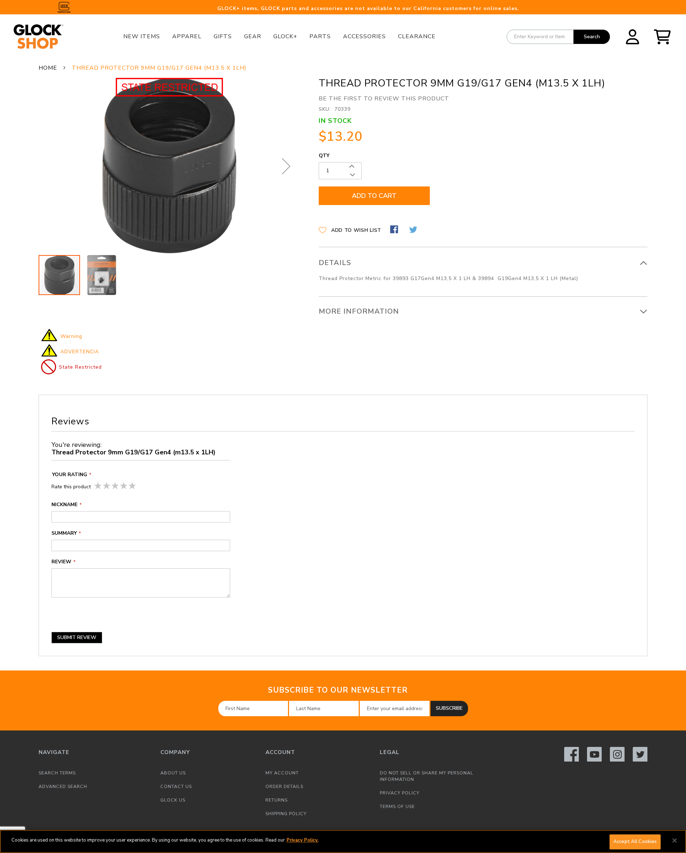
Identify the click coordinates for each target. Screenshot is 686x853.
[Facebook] (571, 754)
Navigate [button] (54, 752)
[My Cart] (664, 36)
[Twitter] (640, 754)
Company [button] (175, 752)
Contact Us (176, 786)
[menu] (279, 36)
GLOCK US (172, 800)
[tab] (483, 272)
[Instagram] (617, 754)
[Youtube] (594, 754)
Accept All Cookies (635, 841)
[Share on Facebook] (395, 230)
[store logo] (48, 36)
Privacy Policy (399, 793)
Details (335, 263)
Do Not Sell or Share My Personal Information (426, 776)
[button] (632, 36)
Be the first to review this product (384, 99)
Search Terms (57, 773)
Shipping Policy (286, 813)
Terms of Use (397, 806)
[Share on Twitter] (414, 230)
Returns (276, 800)
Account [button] (280, 752)
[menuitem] (141, 36)
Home (48, 68)
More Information (359, 311)
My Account (282, 773)
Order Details (284, 786)
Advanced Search (63, 786)
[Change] (632, 37)
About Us (173, 773)
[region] (343, 841)
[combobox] (558, 37)
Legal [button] (389, 752)
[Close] (674, 840)
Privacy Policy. (302, 840)
